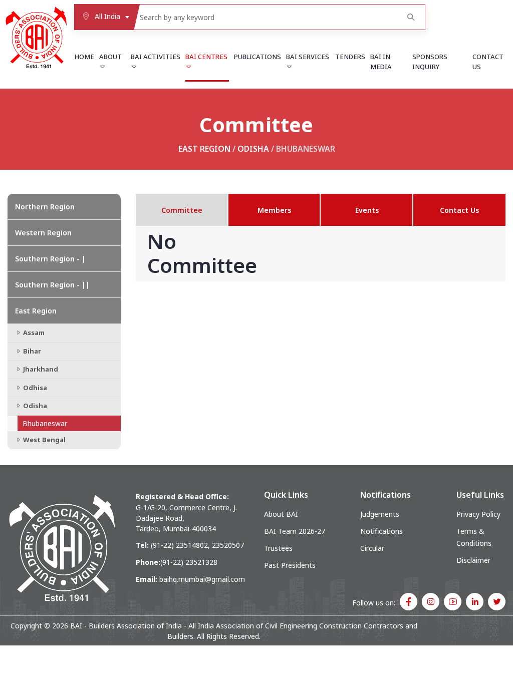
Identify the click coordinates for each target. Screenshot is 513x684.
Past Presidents (290, 565)
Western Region (43, 232)
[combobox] (104, 17)
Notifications (381, 531)
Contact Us (487, 61)
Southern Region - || (52, 284)
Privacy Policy (478, 514)
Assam (33, 332)
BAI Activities (155, 56)
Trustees (278, 548)
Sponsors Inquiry (429, 61)
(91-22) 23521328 (188, 562)
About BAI (281, 514)
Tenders (350, 56)
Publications (257, 56)
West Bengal (44, 439)
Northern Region (45, 206)
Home (84, 56)
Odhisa (34, 387)
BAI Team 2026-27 (294, 531)
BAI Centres (206, 56)
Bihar (31, 351)
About (110, 56)
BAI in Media (381, 61)
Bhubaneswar (45, 423)
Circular (372, 548)
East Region (204, 148)
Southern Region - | (50, 258)
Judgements (379, 514)
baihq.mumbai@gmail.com (202, 579)
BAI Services (307, 56)
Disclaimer (473, 560)
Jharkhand (40, 369)
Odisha (253, 148)
